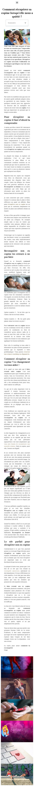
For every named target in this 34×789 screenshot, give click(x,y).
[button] (17, 2)
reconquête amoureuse (11, 571)
